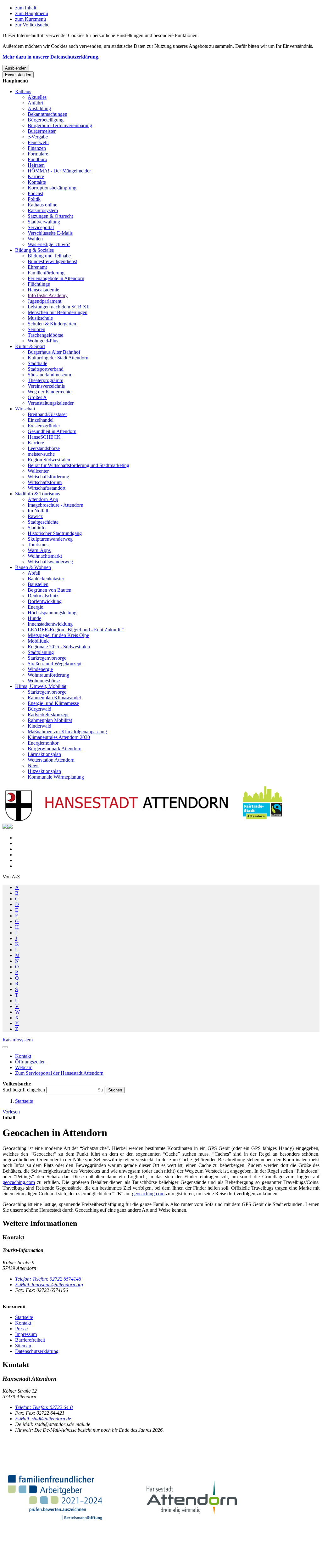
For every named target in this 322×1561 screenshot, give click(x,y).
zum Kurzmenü (30, 19)
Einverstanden (18, 74)
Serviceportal (41, 227)
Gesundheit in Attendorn (52, 431)
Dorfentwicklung (45, 601)
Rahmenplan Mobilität (50, 720)
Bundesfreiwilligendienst (52, 261)
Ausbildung (39, 108)
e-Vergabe (38, 136)
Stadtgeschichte (43, 522)
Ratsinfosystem (43, 210)
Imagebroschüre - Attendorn (55, 505)
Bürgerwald (39, 709)
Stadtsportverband (46, 369)
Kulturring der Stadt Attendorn (58, 357)
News (33, 765)
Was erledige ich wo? (49, 244)
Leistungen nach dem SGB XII (59, 306)
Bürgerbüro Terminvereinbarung (60, 125)
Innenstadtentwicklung (50, 624)
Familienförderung (46, 272)
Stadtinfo (37, 527)
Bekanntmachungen (47, 114)
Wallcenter (38, 471)
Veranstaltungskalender (51, 403)
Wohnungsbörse (44, 680)
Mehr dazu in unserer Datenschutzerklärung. (51, 56)
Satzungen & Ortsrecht (50, 216)
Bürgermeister (42, 131)
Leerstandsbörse (44, 448)
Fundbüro (37, 159)
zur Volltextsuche (32, 24)
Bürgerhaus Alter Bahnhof (54, 352)
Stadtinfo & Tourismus (37, 493)
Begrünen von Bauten (49, 590)
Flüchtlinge (39, 284)
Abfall (34, 573)
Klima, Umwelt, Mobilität (40, 686)
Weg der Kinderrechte (49, 391)
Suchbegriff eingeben (24, 1089)
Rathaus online (42, 204)
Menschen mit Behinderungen (57, 312)
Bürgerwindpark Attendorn (54, 748)
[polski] (10, 827)
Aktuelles (37, 97)
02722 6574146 (48, 1279)
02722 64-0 (44, 1407)
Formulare (38, 153)
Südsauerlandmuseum (49, 374)
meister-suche (41, 454)
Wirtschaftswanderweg (50, 561)
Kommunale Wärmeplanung (56, 777)
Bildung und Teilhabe (49, 255)
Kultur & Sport (30, 346)
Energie (35, 607)
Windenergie (40, 669)
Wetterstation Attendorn (51, 760)
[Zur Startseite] (144, 820)
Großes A (37, 397)
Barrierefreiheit (30, 1340)
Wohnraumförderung (48, 675)
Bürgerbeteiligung (46, 119)
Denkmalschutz (43, 595)
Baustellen (38, 584)
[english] (5, 827)
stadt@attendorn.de (43, 1418)
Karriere (36, 176)
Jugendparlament (44, 301)
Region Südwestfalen (49, 459)
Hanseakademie (43, 289)
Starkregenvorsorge (47, 658)
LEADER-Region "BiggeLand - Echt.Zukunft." (76, 629)
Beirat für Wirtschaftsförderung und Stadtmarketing (78, 465)
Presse (21, 1328)
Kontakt (23, 1323)
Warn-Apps (39, 550)
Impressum (26, 1334)
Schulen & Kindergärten (52, 323)
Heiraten (36, 165)
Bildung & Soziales (34, 250)
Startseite (24, 1101)
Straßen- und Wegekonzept (54, 663)
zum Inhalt (25, 7)
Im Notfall (38, 510)
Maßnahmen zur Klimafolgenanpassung (67, 731)
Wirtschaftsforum (45, 482)
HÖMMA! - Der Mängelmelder (59, 170)
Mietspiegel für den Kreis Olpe (58, 635)
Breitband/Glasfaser (47, 414)
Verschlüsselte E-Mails (50, 233)
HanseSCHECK (44, 437)
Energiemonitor (43, 743)
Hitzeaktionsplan (44, 771)
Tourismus (38, 544)
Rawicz (35, 516)
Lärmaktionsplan (44, 754)
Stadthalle (37, 363)
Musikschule (40, 318)
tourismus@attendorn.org (49, 1284)
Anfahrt (35, 102)
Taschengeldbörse (45, 335)
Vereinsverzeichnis (46, 386)
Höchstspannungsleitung (52, 612)
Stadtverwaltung (44, 221)
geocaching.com (19, 1182)
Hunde (34, 618)
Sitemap (23, 1345)
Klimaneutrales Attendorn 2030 (59, 737)
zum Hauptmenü (31, 13)
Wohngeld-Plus (43, 340)
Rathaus (23, 91)
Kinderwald (39, 726)
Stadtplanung (41, 652)
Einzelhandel (40, 420)
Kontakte (37, 182)
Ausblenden (15, 68)
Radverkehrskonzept (48, 714)
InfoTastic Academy (48, 295)
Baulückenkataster (46, 578)
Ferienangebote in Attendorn (56, 278)
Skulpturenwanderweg (50, 539)
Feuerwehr (38, 142)
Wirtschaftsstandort (46, 488)
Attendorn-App (43, 499)
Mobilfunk (38, 641)
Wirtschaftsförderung (48, 476)
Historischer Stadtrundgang (55, 533)
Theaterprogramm (45, 380)
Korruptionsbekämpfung (52, 187)
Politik (34, 199)
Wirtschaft (25, 408)
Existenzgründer (44, 425)
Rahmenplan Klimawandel (54, 697)
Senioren (36, 329)
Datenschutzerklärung (36, 1351)
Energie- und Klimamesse (53, 703)
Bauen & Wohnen (33, 567)
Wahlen (35, 238)
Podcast (35, 193)
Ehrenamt (37, 267)
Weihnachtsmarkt (45, 556)
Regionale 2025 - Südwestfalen (59, 646)
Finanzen (37, 148)
